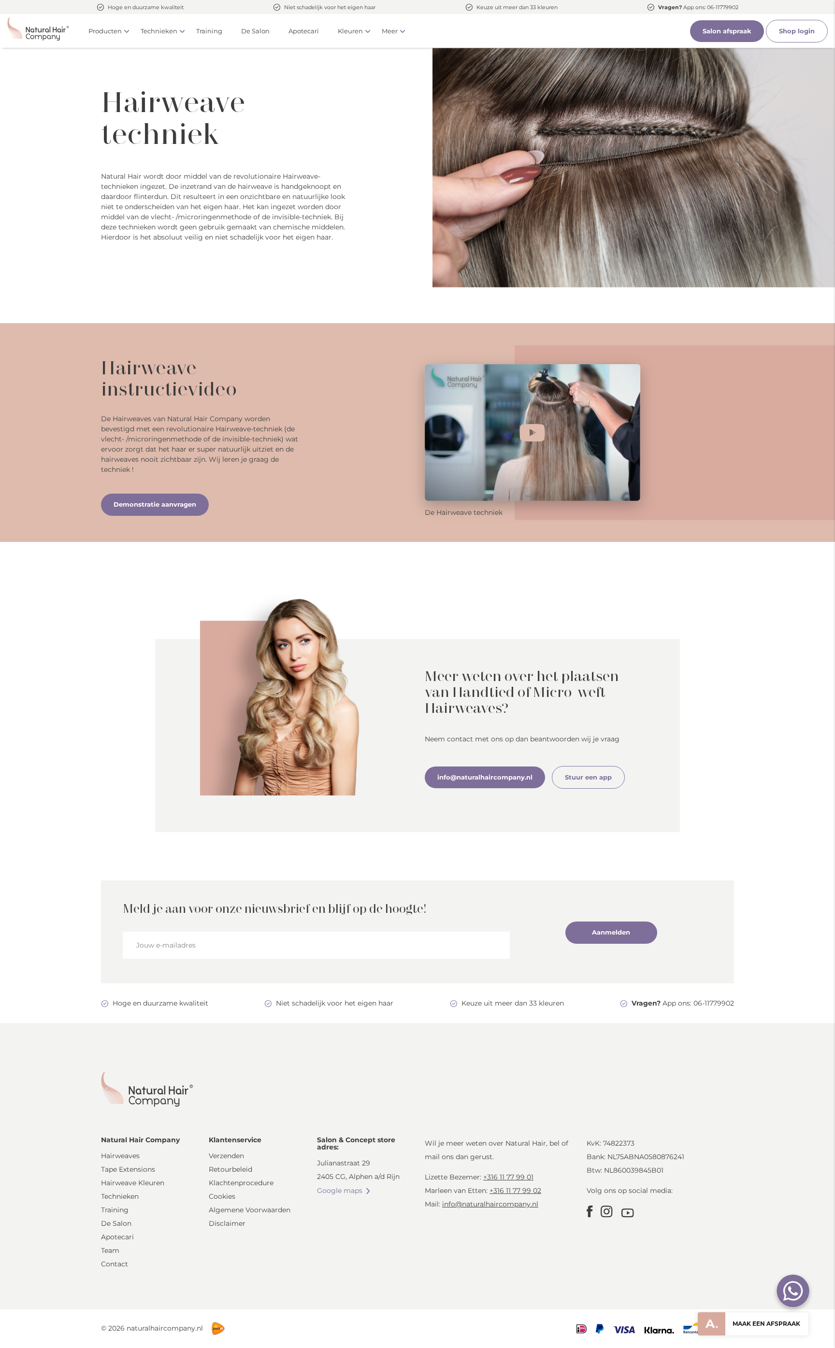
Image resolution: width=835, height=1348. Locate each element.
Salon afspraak (727, 31)
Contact (114, 1264)
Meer (390, 31)
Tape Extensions (128, 1169)
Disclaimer (227, 1223)
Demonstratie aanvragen (155, 504)
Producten (105, 31)
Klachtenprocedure (241, 1182)
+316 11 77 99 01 (508, 1177)
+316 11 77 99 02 (515, 1190)
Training (209, 31)
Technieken (159, 31)
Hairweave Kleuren (132, 1182)
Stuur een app (588, 777)
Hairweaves (120, 1155)
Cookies (222, 1196)
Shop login (797, 31)
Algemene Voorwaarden (249, 1210)
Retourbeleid (230, 1169)
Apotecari (303, 31)
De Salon (255, 31)
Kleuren (350, 31)
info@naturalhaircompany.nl (485, 777)
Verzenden (226, 1155)
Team (110, 1250)
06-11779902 (722, 7)
